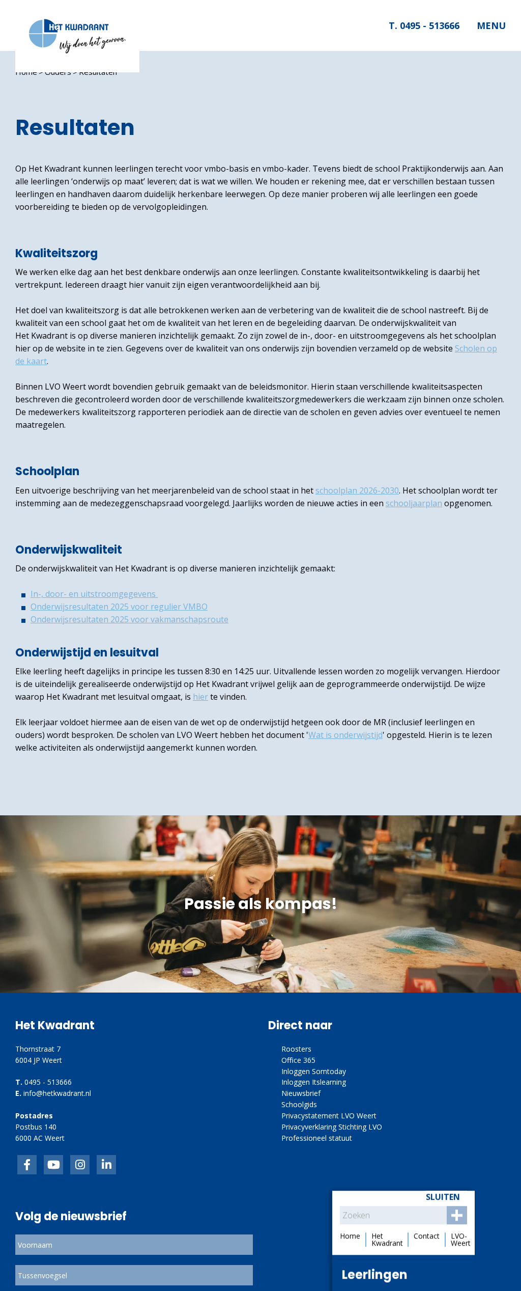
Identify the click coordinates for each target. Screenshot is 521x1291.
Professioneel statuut (316, 1138)
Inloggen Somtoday (313, 1071)
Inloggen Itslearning (313, 1082)
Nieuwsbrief (301, 1093)
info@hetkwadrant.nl (57, 1093)
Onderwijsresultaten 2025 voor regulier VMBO (119, 606)
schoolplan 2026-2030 (357, 490)
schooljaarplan (414, 503)
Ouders (58, 72)
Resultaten (98, 72)
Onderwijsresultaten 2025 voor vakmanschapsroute (129, 619)
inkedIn (53, 1164)
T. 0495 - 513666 (423, 25)
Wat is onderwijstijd (345, 734)
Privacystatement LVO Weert (329, 1115)
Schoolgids (299, 1104)
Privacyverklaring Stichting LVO (331, 1127)
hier (200, 696)
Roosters (296, 1049)
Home (26, 72)
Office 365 (298, 1060)
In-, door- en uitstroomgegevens (94, 593)
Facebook (27, 1164)
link (80, 1164)
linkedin (106, 1164)
